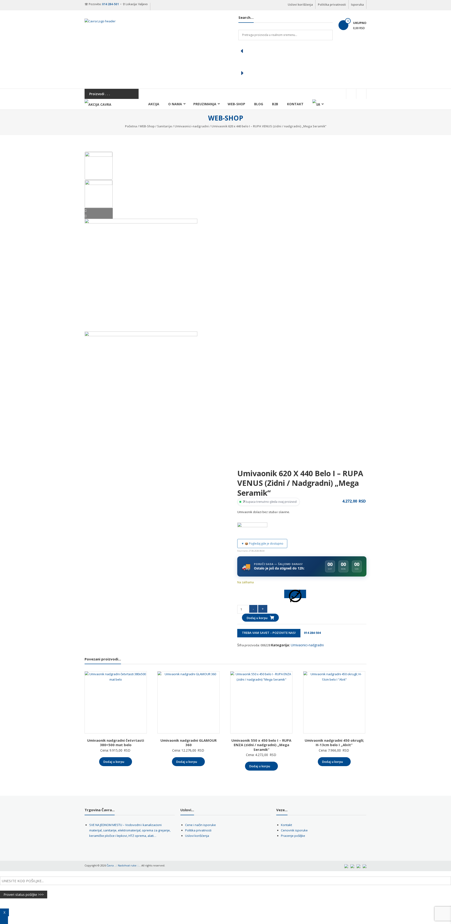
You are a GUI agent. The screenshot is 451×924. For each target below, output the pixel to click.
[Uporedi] (295, 594)
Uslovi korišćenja (300, 4)
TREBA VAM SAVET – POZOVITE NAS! (269, 633)
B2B (275, 104)
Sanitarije (164, 126)
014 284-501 (110, 4)
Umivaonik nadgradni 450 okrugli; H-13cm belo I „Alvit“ (334, 742)
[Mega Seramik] (252, 529)
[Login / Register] (361, 94)
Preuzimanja (204, 104)
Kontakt (295, 104)
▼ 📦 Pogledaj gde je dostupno (262, 543)
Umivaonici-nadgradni (192, 126)
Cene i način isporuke (200, 825)
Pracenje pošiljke (293, 836)
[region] (285, 62)
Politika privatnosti (332, 4)
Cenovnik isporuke (294, 830)
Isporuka (357, 4)
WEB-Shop (236, 104)
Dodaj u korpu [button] (113, 762)
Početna (131, 126)
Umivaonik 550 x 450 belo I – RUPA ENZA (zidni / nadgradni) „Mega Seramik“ (261, 745)
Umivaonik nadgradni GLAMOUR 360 (188, 742)
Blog (258, 104)
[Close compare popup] (4, 920)
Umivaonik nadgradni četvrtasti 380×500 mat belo (115, 742)
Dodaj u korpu (257, 618)
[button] (285, 51)
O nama (175, 104)
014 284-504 (311, 633)
